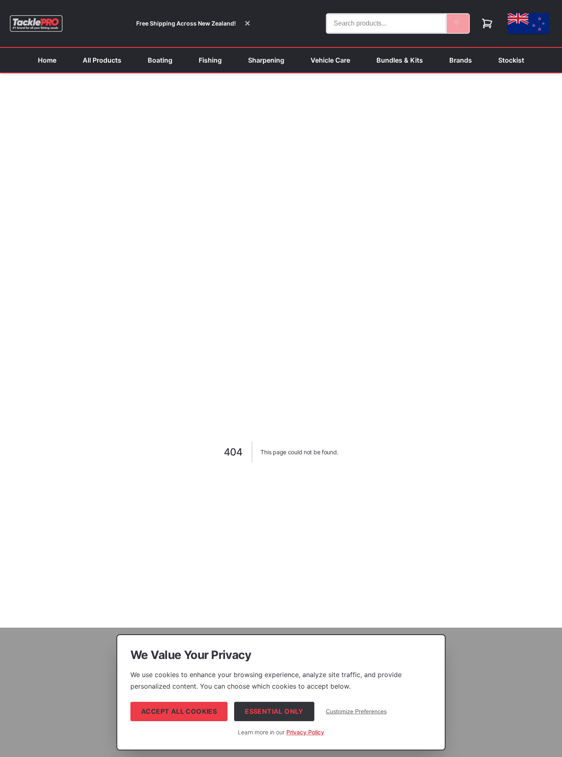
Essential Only (274, 711)
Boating (160, 60)
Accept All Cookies (179, 711)
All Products (102, 60)
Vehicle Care (330, 60)
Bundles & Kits (399, 60)
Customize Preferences (356, 711)
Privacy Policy (305, 732)
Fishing (210, 60)
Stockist (511, 60)
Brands (460, 60)
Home (47, 60)
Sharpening (266, 60)
